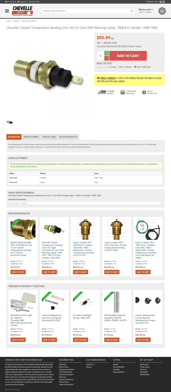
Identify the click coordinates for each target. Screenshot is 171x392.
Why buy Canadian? (66, 374)
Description (14, 137)
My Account (144, 364)
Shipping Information (66, 369)
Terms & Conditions (66, 384)
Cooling (16, 21)
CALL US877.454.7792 (152, 92)
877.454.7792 (11, 2)
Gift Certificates (118, 367)
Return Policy (63, 367)
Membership (144, 374)
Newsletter (144, 372)
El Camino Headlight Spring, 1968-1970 (82, 316)
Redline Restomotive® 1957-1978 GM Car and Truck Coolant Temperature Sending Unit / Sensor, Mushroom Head (21, 249)
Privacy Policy (64, 382)
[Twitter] (163, 2)
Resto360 (62, 364)
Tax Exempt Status (65, 372)
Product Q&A (49, 137)
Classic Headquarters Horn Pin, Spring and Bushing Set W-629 (52, 318)
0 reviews (112, 66)
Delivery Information (66, 379)
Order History (145, 367)
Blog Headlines (118, 372)
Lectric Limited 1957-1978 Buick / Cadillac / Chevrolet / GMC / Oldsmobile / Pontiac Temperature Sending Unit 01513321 (83, 249)
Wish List (143, 369)
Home (8, 21)
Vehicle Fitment (31, 137)
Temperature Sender (29, 21)
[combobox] (85, 203)
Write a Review (125, 66)
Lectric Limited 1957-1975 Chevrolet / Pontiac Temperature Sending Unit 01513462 (115, 246)
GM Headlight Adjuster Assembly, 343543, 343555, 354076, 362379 (115, 318)
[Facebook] (160, 2)
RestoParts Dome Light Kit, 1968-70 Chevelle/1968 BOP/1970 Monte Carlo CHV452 (21, 320)
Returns (89, 367)
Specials (116, 369)
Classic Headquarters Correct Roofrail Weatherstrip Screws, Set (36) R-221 (145, 319)
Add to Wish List (144, 66)
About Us (62, 377)
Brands (115, 364)
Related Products (68, 137)
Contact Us (23, 2)
